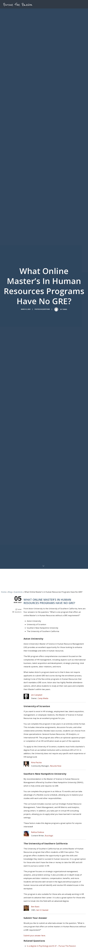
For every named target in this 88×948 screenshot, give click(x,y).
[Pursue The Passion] (17, 4)
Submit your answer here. (35, 935)
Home (3, 592)
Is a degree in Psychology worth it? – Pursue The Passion (51, 946)
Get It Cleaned (42, 910)
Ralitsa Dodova (37, 832)
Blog (10, 592)
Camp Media (43, 698)
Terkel (64, 309)
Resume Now (55, 766)
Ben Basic (35, 906)
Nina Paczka (36, 762)
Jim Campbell (36, 695)
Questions (46, 309)
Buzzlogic (49, 835)
